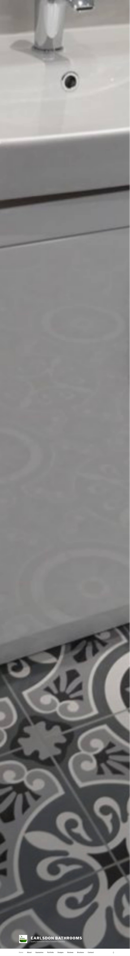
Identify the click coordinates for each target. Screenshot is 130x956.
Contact (91, 952)
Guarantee (39, 952)
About (29, 952)
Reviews (70, 952)
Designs (60, 952)
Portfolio (50, 952)
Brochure (80, 952)
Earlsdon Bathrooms (56, 938)
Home (21, 952)
